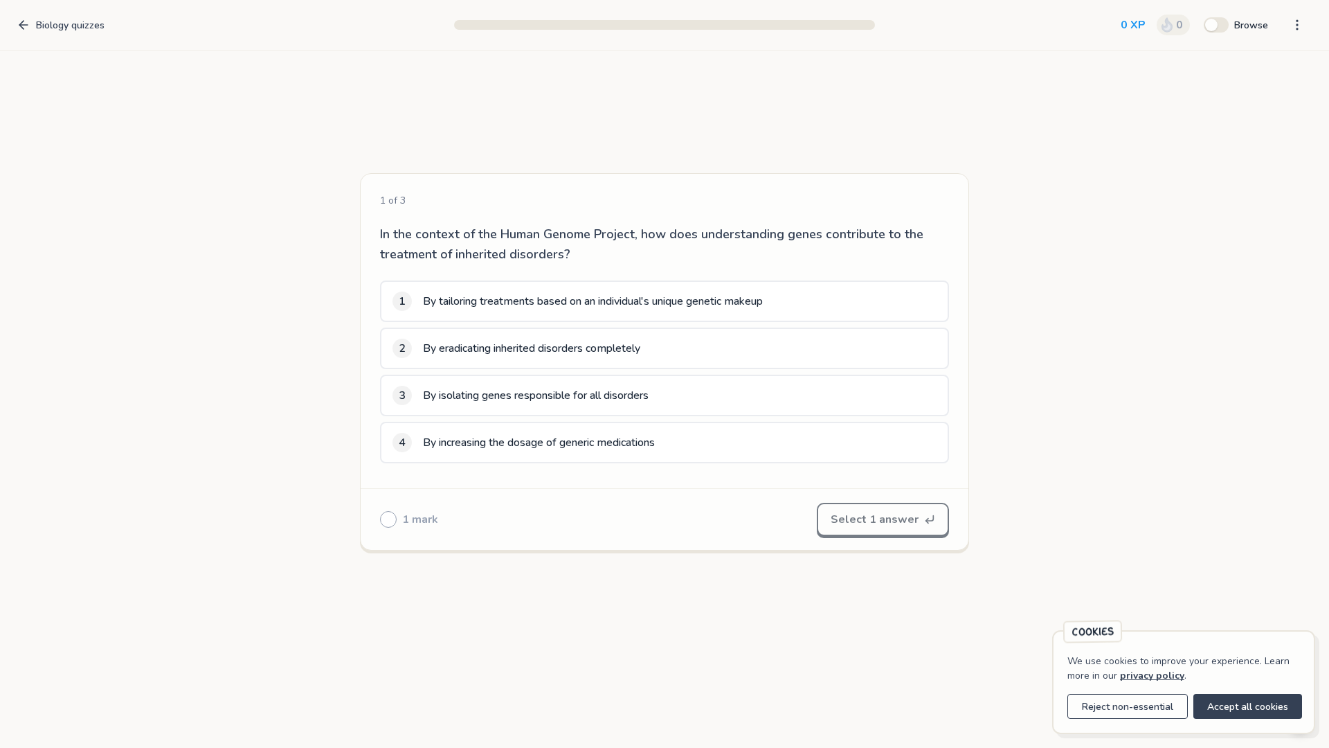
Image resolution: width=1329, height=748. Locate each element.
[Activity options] (1297, 25)
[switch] (1236, 25)
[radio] (664, 301)
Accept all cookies (1247, 706)
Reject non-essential (1127, 706)
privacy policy (1152, 675)
